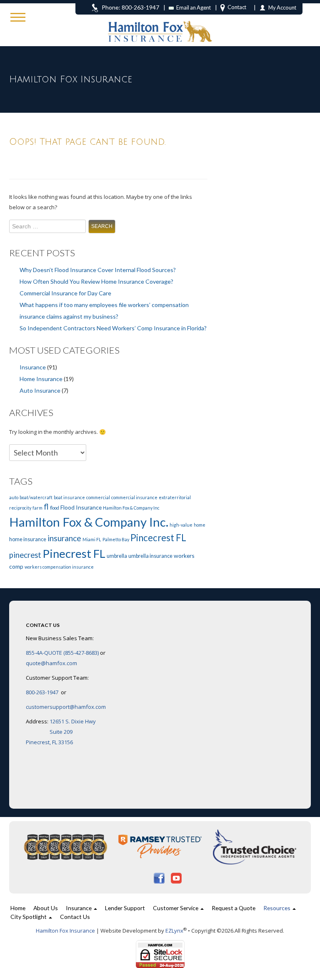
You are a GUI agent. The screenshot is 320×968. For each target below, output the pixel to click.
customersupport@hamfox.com (66, 707)
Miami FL (91, 539)
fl (46, 506)
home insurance (27, 539)
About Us (45, 907)
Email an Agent (193, 7)
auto (13, 497)
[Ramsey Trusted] (160, 846)
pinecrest (25, 555)
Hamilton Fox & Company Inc (131, 507)
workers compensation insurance (59, 566)
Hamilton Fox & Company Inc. (88, 522)
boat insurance (69, 497)
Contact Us (75, 916)
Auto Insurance (40, 390)
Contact (237, 7)
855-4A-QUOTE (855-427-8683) (62, 652)
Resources (277, 907)
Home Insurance (41, 378)
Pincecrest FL (158, 537)
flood (54, 507)
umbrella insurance (150, 556)
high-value (181, 524)
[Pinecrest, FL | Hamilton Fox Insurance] (160, 21)
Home (17, 907)
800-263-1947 (43, 692)
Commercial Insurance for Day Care (65, 293)
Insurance (33, 367)
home (199, 524)
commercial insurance (134, 497)
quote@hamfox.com (51, 663)
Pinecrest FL (73, 553)
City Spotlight (29, 916)
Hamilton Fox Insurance (65, 930)
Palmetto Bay (115, 539)
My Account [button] (282, 7)
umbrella (117, 556)
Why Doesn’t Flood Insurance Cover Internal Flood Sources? (98, 269)
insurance (64, 538)
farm (37, 507)
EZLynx (174, 930)
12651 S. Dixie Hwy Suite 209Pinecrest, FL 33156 (61, 732)
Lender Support (125, 907)
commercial (98, 497)
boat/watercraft (36, 497)
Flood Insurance (81, 507)
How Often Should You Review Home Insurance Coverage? (96, 281)
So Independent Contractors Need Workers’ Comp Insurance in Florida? (113, 328)
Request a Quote (233, 907)
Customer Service (176, 907)
